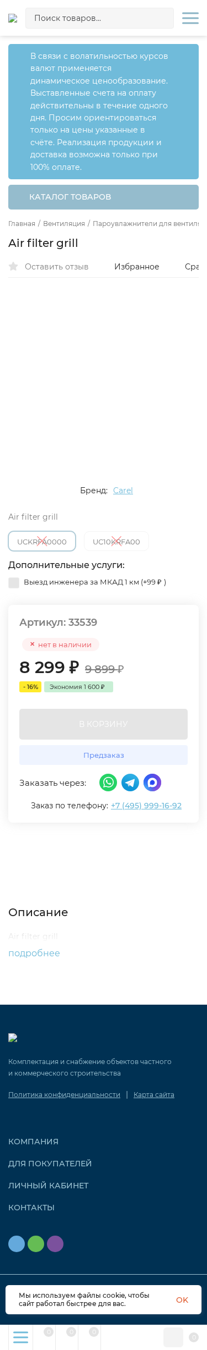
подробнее (35, 953)
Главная (21, 224)
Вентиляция (64, 224)
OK (182, 1300)
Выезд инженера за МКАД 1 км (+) (94, 581)
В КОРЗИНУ (103, 724)
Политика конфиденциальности (64, 1094)
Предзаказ (103, 755)
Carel (123, 490)
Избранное (137, 267)
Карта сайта (154, 1094)
